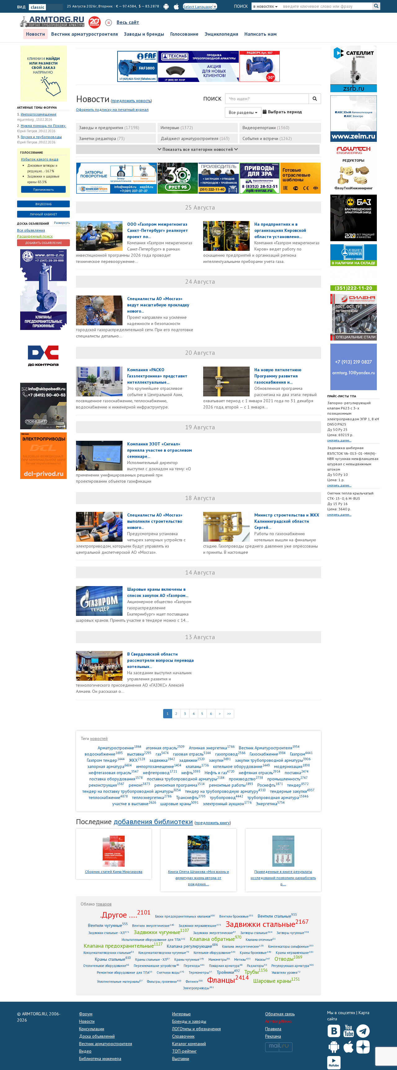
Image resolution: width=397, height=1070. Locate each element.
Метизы (242, 959)
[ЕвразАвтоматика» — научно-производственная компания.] (259, 177)
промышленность (287, 779)
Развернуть (62, 223)
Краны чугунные (189, 959)
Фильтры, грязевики (164, 981)
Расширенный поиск (35, 236)
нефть (190, 772)
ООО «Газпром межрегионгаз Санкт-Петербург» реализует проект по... (157, 230)
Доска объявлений (33, 224)
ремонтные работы (231, 785)
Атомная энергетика (211, 748)
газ (162, 754)
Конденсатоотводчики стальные (108, 952)
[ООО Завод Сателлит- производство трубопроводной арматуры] (353, 68)
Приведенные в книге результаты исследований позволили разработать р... (283, 877)
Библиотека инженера (100, 1058)
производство (246, 779)
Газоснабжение (268, 754)
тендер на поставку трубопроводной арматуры (132, 791)
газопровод (230, 754)
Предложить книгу (213, 822)
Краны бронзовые (255, 952)
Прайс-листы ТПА (341, 396)
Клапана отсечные (261, 939)
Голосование (184, 34)
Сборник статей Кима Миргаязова (113, 871)
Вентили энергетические (153, 925)
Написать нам (260, 34)
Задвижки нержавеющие (200, 925)
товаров (104, 904)
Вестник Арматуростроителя (269, 748)
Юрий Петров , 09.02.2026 (36, 131)
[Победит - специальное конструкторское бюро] (43, 406)
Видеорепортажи (266, 127)
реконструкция (106, 785)
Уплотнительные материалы (120, 981)
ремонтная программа (179, 785)
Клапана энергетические (243, 946)
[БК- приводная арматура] (43, 455)
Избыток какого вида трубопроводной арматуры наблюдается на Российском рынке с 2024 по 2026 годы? (42, 159)
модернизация (292, 766)
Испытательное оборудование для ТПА (153, 939)
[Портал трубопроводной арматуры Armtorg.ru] (52, 22)
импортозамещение (158, 766)
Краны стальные (113, 959)
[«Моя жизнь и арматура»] (198, 850)
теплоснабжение (108, 797)
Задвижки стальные (267, 924)
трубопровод (226, 797)
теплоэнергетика (152, 797)
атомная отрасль (165, 748)
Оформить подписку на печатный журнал (112, 109)
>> (229, 713)
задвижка (162, 760)
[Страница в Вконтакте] (334, 1029)
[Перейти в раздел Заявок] (43, 73)
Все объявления (31, 230)
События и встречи (267, 138)
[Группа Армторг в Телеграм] (363, 1030)
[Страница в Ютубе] (348, 1029)
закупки (220, 760)
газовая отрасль (192, 754)
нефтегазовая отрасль (114, 772)
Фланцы (228, 979)
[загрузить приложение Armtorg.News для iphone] (176, 6)
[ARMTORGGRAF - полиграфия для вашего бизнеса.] (353, 366)
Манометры (219, 959)
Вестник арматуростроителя (84, 34)
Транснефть (191, 797)
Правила (273, 1029)
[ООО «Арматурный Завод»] (43, 289)
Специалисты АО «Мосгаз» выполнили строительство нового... (154, 521)
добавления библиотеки (153, 821)
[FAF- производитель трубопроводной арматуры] (137, 66)
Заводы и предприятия (109, 127)
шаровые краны (179, 803)
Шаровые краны (276, 980)
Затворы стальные (256, 932)
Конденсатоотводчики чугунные (163, 952)
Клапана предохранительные (123, 945)
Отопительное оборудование (106, 965)
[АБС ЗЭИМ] (353, 118)
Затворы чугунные (293, 932)
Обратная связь (280, 1014)
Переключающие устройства (156, 965)
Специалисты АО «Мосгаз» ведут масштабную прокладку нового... (158, 305)
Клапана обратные (215, 938)
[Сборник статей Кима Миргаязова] (114, 850)
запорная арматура (109, 766)
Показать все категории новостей (197, 149)
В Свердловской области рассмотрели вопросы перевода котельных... (160, 660)
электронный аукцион (227, 803)
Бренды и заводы (189, 1021)
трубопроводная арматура (278, 797)
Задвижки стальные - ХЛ (108, 932)
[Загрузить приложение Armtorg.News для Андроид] (334, 1045)
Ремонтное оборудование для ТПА (124, 972)
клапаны (197, 766)
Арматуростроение (119, 748)
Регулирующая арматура (292, 965)
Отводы (288, 958)
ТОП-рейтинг (184, 1051)
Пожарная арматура (226, 965)
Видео (85, 1051)
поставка (297, 772)
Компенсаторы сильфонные (291, 946)
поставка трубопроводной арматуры (186, 779)
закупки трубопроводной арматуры (272, 760)
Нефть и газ (219, 772)
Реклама (273, 1036)
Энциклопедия (221, 34)
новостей (99, 738)
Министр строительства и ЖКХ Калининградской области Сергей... (286, 521)
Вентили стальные (277, 916)
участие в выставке (134, 803)
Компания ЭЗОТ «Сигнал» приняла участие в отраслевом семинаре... (159, 450)
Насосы (262, 959)
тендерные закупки (292, 791)
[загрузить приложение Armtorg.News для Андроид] (166, 6)
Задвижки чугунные (161, 932)
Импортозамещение (38, 114)
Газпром (301, 754)
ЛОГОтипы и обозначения (196, 1029)
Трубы (255, 971)
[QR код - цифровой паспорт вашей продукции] (300, 177)
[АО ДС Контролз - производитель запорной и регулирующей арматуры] (43, 356)
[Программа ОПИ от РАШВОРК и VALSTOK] (259, 66)
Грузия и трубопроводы (41, 136)
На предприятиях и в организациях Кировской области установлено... (280, 230)
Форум (85, 1014)
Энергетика (270, 803)
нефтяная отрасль (259, 772)
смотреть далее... (339, 440)
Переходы (194, 965)
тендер (298, 785)
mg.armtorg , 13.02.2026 (34, 119)
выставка (139, 754)
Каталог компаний (189, 1043)
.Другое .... (125, 914)
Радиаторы (257, 965)
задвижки (192, 760)
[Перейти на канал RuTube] (334, 1061)
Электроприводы (198, 988)
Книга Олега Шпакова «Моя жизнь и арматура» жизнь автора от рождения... (198, 877)
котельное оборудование (241, 766)
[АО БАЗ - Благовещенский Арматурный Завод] (353, 217)
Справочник (183, 1036)
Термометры (200, 972)
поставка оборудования (116, 779)
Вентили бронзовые (236, 916)
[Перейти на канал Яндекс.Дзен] (363, 1046)
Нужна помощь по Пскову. (43, 125)
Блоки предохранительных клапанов (185, 916)
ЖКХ (137, 760)
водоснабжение (104, 754)
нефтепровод (160, 772)
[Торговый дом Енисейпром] (116, 177)
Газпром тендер (106, 760)
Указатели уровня (286, 972)
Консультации (91, 1029)
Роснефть (270, 785)
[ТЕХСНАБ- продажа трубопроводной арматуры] (198, 66)
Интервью (177, 127)
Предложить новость (131, 100)
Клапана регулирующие (192, 946)
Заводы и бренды (144, 34)
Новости (35, 34)
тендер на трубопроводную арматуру (225, 791)
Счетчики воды (170, 972)
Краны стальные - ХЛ (152, 959)
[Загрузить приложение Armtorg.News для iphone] (348, 1045)
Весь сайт (128, 22)
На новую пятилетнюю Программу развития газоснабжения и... (277, 376)
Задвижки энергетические (214, 932)
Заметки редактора (102, 138)
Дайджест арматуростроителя (195, 138)
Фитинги (194, 981)
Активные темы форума (37, 108)
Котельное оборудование (214, 952)
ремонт (139, 785)
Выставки (180, 1058)
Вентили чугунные (108, 925)
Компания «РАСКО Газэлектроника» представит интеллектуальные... (157, 376)
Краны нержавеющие (295, 952)
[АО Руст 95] (178, 177)
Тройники (228, 972)
